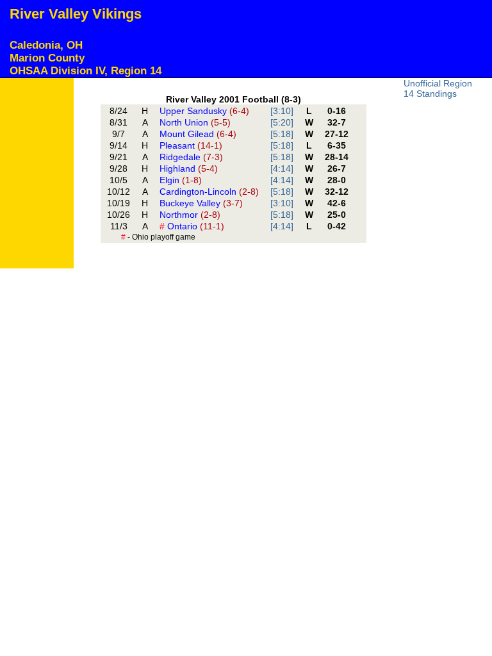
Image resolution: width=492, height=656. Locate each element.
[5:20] (281, 122)
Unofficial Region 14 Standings (438, 88)
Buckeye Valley (201, 203)
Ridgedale (191, 157)
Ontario (192, 226)
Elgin (181, 180)
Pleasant (191, 145)
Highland (189, 168)
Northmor (190, 214)
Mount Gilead (198, 134)
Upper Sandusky (204, 111)
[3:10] (281, 111)
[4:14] (281, 168)
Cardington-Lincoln (209, 191)
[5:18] (281, 134)
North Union (195, 122)
